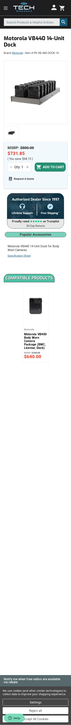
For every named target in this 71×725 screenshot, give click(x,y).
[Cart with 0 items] (62, 7)
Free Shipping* (50, 213)
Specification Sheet (19, 255)
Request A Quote (24, 178)
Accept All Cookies (35, 719)
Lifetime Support (22, 213)
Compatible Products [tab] (29, 278)
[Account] (55, 7)
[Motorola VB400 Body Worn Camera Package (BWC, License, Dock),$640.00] (35, 306)
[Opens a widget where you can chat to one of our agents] (14, 718)
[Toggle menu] (6, 8)
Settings (35, 702)
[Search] (63, 22)
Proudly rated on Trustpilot (35, 221)
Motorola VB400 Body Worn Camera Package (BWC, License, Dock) (35, 341)
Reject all (35, 711)
